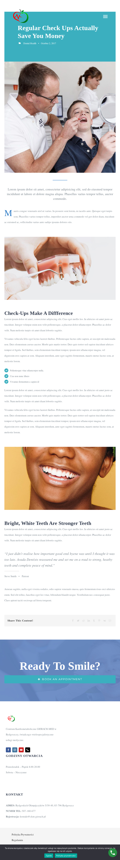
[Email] (110, 620)
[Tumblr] (94, 620)
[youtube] (21, 749)
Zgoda (49, 855)
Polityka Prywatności (23, 834)
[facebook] (8, 749)
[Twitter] (78, 620)
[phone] (27, 749)
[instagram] (14, 749)
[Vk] (104, 620)
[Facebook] (73, 620)
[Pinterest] (99, 620)
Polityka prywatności (66, 855)
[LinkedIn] (88, 620)
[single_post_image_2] (60, 448)
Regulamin (17, 840)
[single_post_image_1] (60, 238)
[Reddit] (83, 620)
